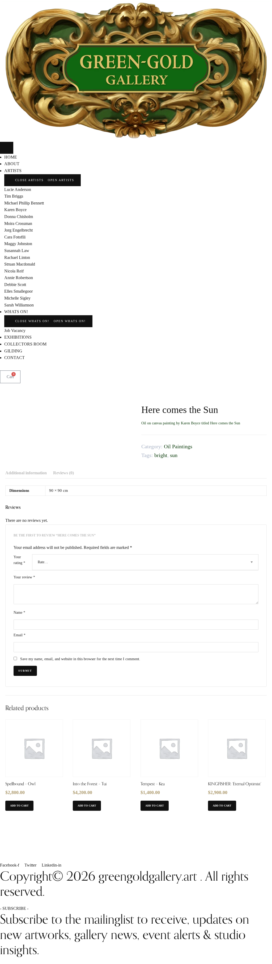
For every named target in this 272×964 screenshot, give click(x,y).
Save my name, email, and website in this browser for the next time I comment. (80, 659)
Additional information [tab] (26, 473)
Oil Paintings (178, 446)
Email (20, 635)
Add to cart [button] (19, 805)
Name (19, 613)
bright (160, 455)
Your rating (19, 560)
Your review (24, 577)
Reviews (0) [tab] (63, 473)
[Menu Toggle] (6, 148)
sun (173, 455)
